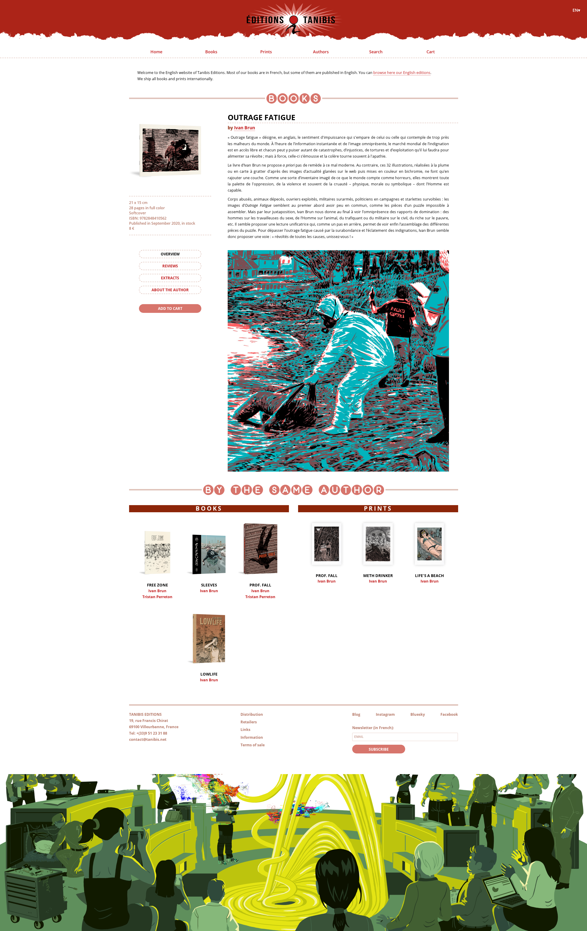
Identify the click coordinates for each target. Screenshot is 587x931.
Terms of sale (253, 744)
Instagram (385, 714)
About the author (170, 289)
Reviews (170, 266)
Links (245, 729)
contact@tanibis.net (147, 739)
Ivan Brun (244, 128)
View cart (170, 317)
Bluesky (417, 714)
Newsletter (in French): (373, 727)
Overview (170, 254)
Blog (356, 714)
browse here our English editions (401, 72)
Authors (321, 51)
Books (211, 51)
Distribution (252, 714)
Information (252, 737)
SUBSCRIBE (379, 749)
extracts (170, 277)
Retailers (249, 721)
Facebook (449, 714)
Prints (266, 51)
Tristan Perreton (157, 596)
